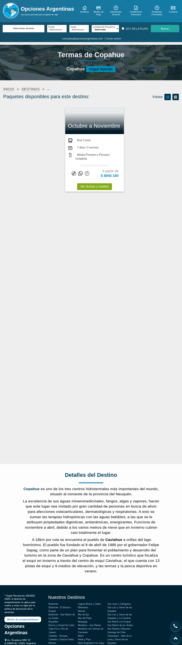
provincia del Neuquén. (112, 494)
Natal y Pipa (84, 639)
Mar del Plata (85, 618)
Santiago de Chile (116, 632)
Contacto (173, 12)
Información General (116, 13)
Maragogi (82, 621)
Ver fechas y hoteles (94, 186)
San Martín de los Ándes (120, 625)
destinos (31, 89)
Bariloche (53, 604)
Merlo (81, 636)
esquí (31, 561)
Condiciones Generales (136, 13)
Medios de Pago (98, 13)
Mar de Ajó (83, 614)
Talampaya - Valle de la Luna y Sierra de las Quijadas (119, 639)
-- (48, 89)
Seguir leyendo (101, 69)
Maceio (81, 611)
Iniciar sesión (113, 38)
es (43, 489)
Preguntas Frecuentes (156, 13)
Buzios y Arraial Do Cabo (61, 625)
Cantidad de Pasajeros (104, 27)
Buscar (165, 28)
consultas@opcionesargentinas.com (82, 38)
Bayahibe (53, 621)
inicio (8, 89)
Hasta (73, 27)
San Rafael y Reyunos (118, 628)
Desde (51, 27)
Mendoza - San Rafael (89, 625)
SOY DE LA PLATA (136, 28)
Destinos (84, 12)
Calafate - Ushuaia (58, 636)
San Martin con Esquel (119, 621)
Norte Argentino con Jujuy (91, 643)
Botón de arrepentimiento (22, 619)
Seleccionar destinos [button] (23, 28)
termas (110, 566)
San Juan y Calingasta (119, 604)
